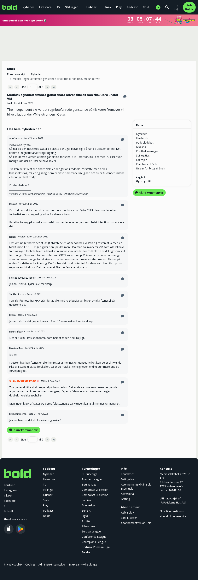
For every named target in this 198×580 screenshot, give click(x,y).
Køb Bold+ (189, 7)
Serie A (86, 510)
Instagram (10, 490)
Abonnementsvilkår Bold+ (137, 523)
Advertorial (127, 494)
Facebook (10, 501)
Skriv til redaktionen (172, 511)
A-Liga (86, 521)
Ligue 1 (86, 516)
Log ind (175, 7)
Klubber (47, 495)
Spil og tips (143, 155)
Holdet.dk (142, 138)
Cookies (30, 564)
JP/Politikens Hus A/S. (173, 502)
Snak (107, 7)
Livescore (45, 7)
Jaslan (12, 236)
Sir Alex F (14, 294)
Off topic (141, 160)
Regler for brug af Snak (150, 168)
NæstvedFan (16, 348)
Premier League (92, 479)
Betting (125, 499)
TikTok (8, 495)
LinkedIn (9, 511)
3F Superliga (89, 474)
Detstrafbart (16, 331)
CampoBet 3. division (95, 495)
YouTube (9, 485)
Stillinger (48, 490)
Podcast (132, 7)
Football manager (147, 151)
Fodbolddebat (145, 142)
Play (119, 7)
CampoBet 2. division (95, 490)
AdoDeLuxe (15, 138)
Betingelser (128, 479)
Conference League (94, 536)
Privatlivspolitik (13, 564)
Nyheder (28, 7)
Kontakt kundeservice (173, 516)
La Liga (86, 500)
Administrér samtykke (52, 564)
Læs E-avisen (129, 518)
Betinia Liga (89, 484)
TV (58, 7)
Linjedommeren (17, 414)
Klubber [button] (91, 7)
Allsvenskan (89, 526)
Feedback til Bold (147, 164)
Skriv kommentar (25, 430)
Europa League (91, 531)
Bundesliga (89, 505)
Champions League (94, 542)
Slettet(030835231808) (22, 277)
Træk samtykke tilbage (83, 564)
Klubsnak (141, 147)
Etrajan (13, 204)
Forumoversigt (16, 74)
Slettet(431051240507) (22, 381)
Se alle (86, 552)
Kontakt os (128, 474)
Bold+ (147, 7)
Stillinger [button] (72, 7)
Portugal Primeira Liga (96, 547)
